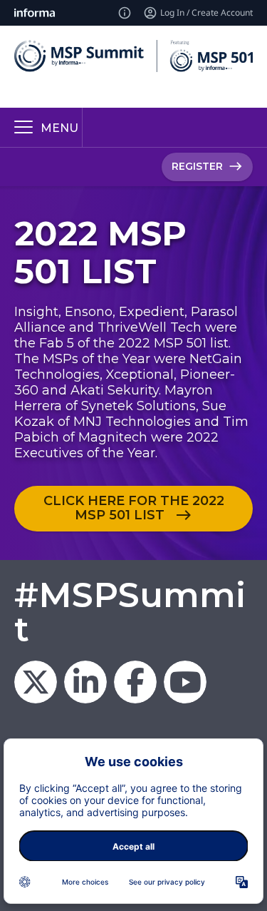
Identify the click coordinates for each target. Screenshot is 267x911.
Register (197, 166)
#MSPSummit (130, 612)
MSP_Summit (35, 682)
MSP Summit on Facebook (135, 682)
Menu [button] (59, 128)
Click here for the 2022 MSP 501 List (133, 508)
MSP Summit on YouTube (185, 682)
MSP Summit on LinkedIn (85, 682)
